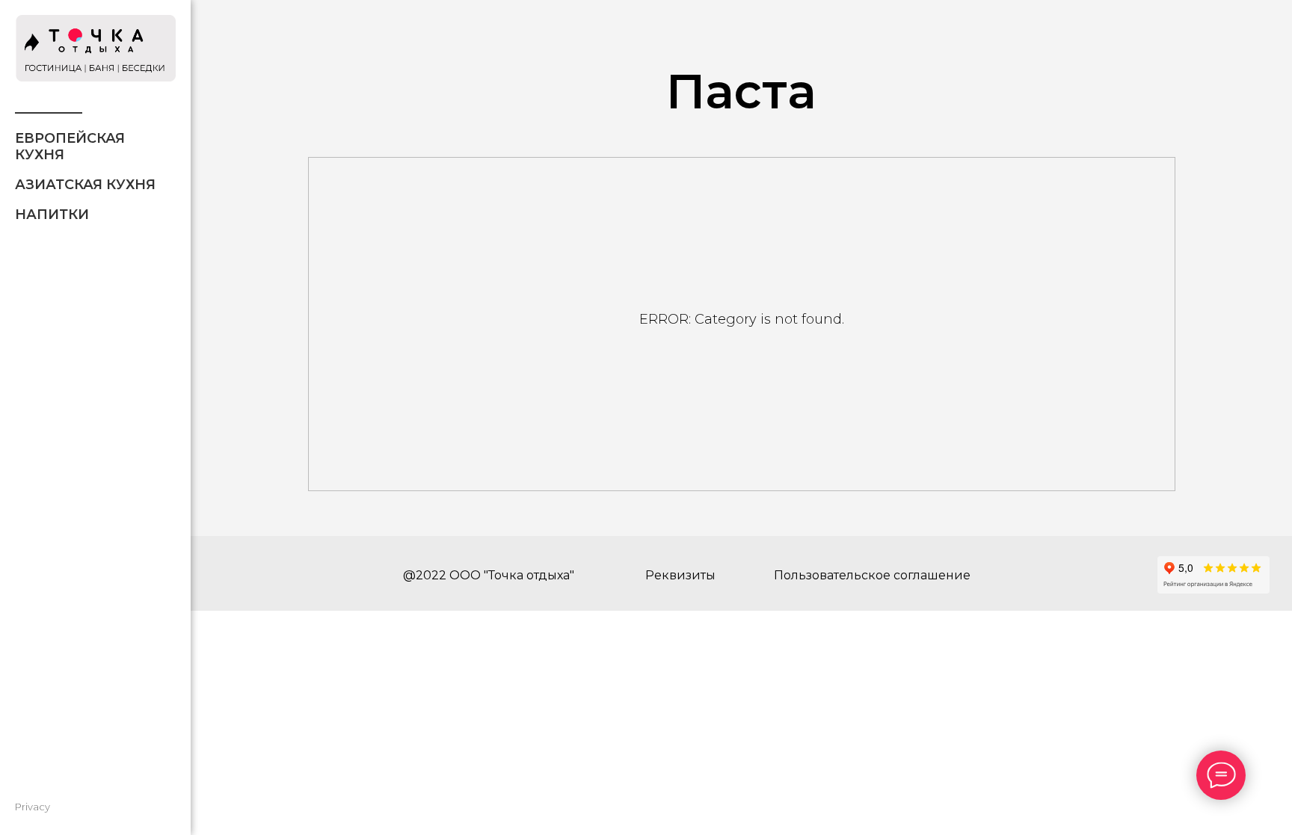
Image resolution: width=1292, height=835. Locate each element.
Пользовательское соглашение (872, 575)
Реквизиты (680, 575)
